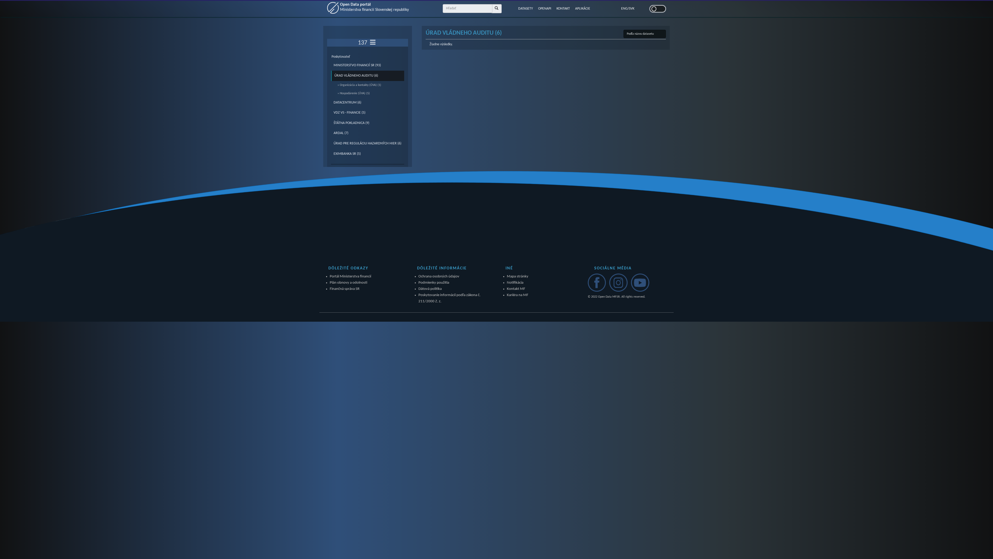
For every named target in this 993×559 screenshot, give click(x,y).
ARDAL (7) (341, 133)
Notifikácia (515, 283)
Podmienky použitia (433, 283)
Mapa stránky (517, 276)
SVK (631, 9)
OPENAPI (544, 9)
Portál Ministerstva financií (350, 276)
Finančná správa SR (344, 289)
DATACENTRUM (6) (347, 102)
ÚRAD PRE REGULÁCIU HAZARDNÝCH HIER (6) (367, 143)
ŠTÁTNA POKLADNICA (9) (351, 123)
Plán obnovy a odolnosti (348, 283)
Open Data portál (374, 7)
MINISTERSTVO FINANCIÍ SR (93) (357, 65)
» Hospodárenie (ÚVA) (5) (353, 93)
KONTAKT (563, 9)
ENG (624, 9)
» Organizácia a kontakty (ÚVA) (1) (359, 85)
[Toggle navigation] (372, 43)
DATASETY (525, 9)
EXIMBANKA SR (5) (347, 154)
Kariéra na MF (517, 295)
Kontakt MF (516, 289)
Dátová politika (430, 289)
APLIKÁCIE (582, 9)
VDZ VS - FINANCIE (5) (349, 112)
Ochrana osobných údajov (438, 276)
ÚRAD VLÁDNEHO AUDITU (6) (356, 75)
